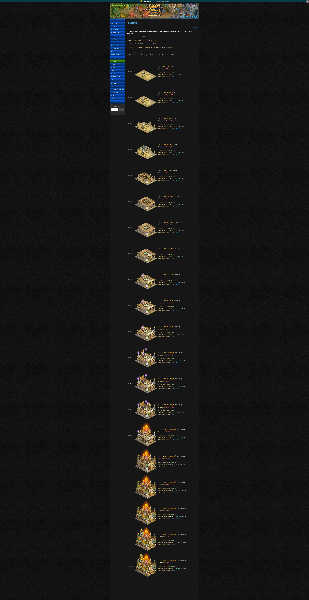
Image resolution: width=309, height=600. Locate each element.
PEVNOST (113, 61)
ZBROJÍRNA (114, 29)
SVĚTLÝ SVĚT (115, 45)
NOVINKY (113, 98)
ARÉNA (113, 26)
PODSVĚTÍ (114, 64)
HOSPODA (114, 23)
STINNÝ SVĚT (115, 55)
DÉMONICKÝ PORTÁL (117, 48)
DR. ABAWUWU (115, 83)
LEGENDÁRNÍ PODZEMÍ (117, 89)
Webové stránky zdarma (162, 1)
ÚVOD (112, 20)
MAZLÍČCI (114, 39)
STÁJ (112, 36)
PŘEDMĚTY (114, 86)
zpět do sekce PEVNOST (191, 28)
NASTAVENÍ (114, 92)
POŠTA (113, 73)
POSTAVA (113, 67)
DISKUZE (113, 102)
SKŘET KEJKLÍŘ (115, 76)
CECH (112, 70)
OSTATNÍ (113, 95)
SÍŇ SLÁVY (114, 80)
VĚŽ (112, 51)
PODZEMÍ (113, 42)
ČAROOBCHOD (115, 33)
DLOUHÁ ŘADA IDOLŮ (117, 58)
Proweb (145, 1)
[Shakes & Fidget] (154, 11)
